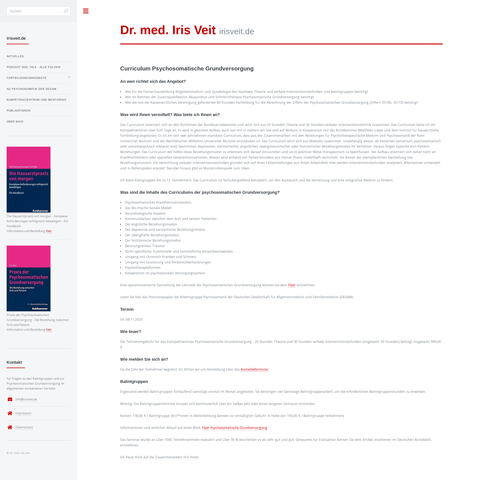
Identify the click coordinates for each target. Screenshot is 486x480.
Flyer (292, 285)
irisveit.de (187, 30)
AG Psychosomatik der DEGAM (31, 88)
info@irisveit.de (26, 399)
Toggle (86, 11)
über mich (15, 121)
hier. (49, 231)
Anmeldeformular (254, 369)
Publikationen (18, 110)
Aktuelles (15, 56)
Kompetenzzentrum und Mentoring (36, 99)
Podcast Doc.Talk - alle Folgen (33, 67)
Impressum (23, 413)
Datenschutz (24, 427)
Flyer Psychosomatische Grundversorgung (234, 427)
